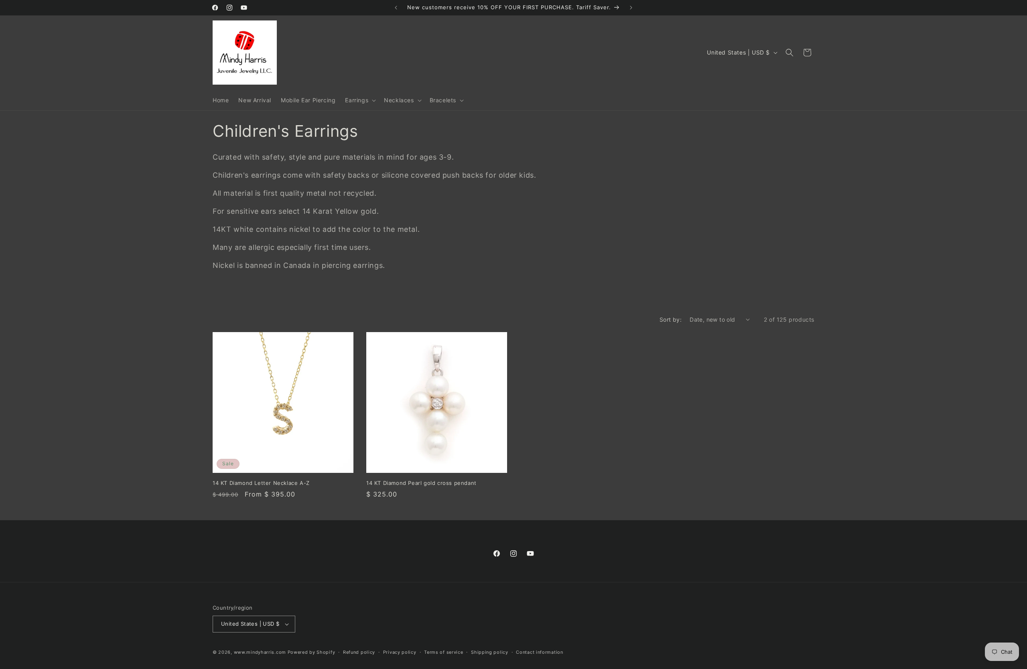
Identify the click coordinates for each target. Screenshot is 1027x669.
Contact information (539, 652)
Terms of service (443, 652)
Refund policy (359, 652)
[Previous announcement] (396, 7)
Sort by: (671, 319)
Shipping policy (489, 652)
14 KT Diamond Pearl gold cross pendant (421, 483)
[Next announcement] (631, 7)
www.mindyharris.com (260, 652)
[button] (359, 100)
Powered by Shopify (311, 652)
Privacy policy (399, 652)
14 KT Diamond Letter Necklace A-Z (261, 483)
